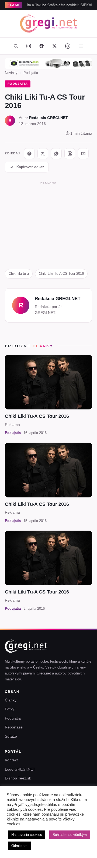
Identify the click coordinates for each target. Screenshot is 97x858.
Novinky (11, 73)
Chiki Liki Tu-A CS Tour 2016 (61, 274)
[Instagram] (28, 46)
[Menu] (80, 46)
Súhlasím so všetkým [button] (70, 835)
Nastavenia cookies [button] (26, 835)
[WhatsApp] (56, 153)
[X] (42, 153)
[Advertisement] (48, 222)
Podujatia (30, 73)
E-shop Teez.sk (18, 778)
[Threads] (67, 46)
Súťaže (11, 736)
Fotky (9, 709)
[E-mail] (83, 153)
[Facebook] (41, 46)
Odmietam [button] (19, 846)
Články (10, 700)
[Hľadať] (16, 46)
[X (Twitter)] (54, 46)
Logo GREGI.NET (20, 769)
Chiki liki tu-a (19, 274)
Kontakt (11, 760)
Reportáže (14, 727)
